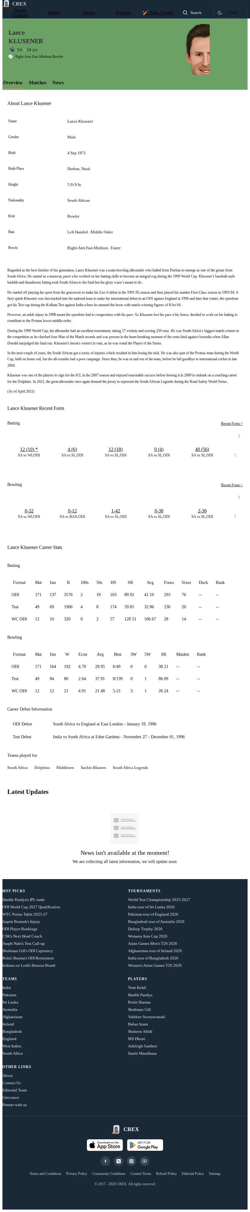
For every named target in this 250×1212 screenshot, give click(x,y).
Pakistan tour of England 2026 (153, 914)
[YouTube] (144, 1161)
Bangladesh (12, 1031)
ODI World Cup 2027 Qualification (31, 907)
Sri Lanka (10, 1002)
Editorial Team (14, 1090)
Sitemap (214, 1174)
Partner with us (14, 1104)
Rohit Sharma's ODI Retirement (28, 958)
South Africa (12, 1053)
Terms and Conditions (45, 1174)
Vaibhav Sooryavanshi (146, 1017)
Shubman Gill (139, 1009)
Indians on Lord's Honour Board (28, 965)
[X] (118, 1161)
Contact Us (11, 1083)
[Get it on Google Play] (145, 1145)
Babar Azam (138, 1024)
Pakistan (9, 995)
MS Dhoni (136, 1038)
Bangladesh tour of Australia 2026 (156, 921)
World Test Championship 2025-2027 (159, 899)
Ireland (8, 1024)
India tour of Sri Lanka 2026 (151, 907)
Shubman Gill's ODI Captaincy (27, 950)
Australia (9, 1009)
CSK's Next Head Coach (22, 936)
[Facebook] (105, 1161)
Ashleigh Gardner (142, 1046)
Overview (13, 82)
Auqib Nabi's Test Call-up (23, 943)
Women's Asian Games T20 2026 (155, 965)
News (58, 82)
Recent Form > (232, 423)
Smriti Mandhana (142, 1053)
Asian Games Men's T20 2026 (152, 943)
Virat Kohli (137, 987)
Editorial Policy (193, 1174)
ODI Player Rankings (19, 929)
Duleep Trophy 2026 (145, 929)
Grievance (10, 1097)
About (7, 1075)
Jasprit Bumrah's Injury (21, 921)
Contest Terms (140, 1174)
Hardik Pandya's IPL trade (23, 899)
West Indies (11, 1046)
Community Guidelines (109, 1174)
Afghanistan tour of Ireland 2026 (155, 950)
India (6, 987)
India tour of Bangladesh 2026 (153, 958)
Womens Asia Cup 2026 (147, 936)
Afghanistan (12, 1017)
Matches (37, 82)
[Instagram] (131, 1161)
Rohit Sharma (139, 1002)
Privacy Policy (76, 1174)
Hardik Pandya (140, 995)
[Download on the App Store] (105, 1145)
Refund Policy (166, 1174)
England (9, 1038)
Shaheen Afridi (140, 1031)
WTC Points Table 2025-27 (25, 914)
